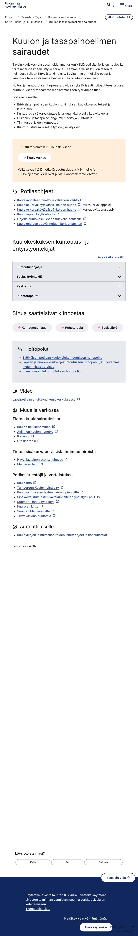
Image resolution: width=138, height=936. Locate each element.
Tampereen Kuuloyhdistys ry (38, 487)
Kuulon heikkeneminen (34, 427)
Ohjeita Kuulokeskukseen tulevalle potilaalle (49, 219)
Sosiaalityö (109, 327)
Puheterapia (73, 327)
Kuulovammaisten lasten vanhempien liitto (48, 492)
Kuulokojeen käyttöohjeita (36, 214)
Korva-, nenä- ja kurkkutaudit (23, 22)
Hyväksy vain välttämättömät (85, 918)
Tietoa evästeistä (38, 908)
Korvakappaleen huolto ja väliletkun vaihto (48, 200)
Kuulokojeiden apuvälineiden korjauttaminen (49, 223)
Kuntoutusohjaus (33, 327)
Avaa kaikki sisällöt (112, 257)
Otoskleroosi (26, 441)
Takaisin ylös (117, 877)
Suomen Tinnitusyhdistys (35, 501)
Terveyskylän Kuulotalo (34, 516)
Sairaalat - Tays (31, 17)
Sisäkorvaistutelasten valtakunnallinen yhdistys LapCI (56, 497)
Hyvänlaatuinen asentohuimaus (40, 459)
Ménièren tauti (27, 464)
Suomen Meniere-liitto (33, 511)
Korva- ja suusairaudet (62, 17)
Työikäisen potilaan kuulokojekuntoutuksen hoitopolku (62, 357)
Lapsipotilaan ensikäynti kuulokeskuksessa (44, 399)
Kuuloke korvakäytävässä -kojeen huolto (46, 205)
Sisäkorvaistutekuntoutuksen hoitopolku (52, 371)
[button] (32, 862)
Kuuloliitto (24, 483)
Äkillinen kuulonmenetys (35, 431)
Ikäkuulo (23, 436)
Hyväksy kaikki (96, 927)
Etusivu (9, 17)
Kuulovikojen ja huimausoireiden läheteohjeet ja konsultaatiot (62, 535)
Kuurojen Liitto (27, 506)
